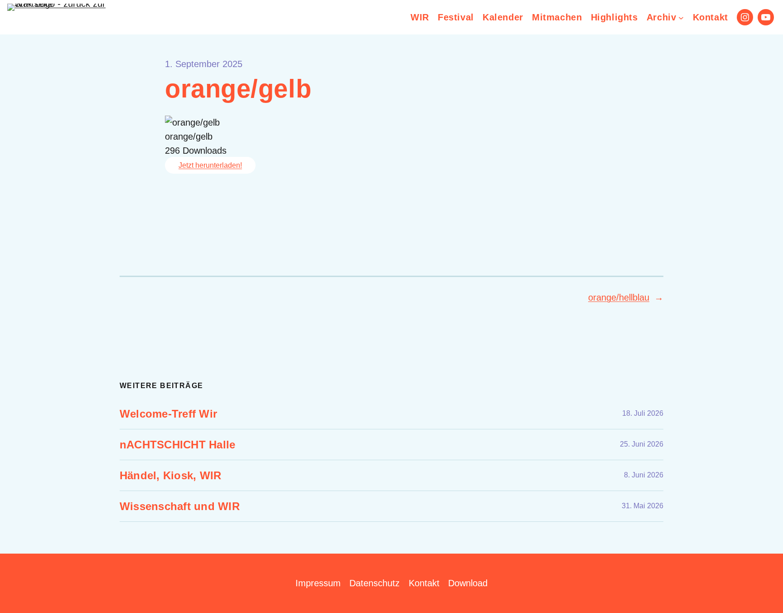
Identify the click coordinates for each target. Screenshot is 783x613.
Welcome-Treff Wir (168, 414)
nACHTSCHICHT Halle (177, 444)
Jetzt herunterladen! (210, 165)
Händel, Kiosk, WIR (170, 475)
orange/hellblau (618, 297)
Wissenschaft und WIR (180, 506)
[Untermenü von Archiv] (681, 17)
